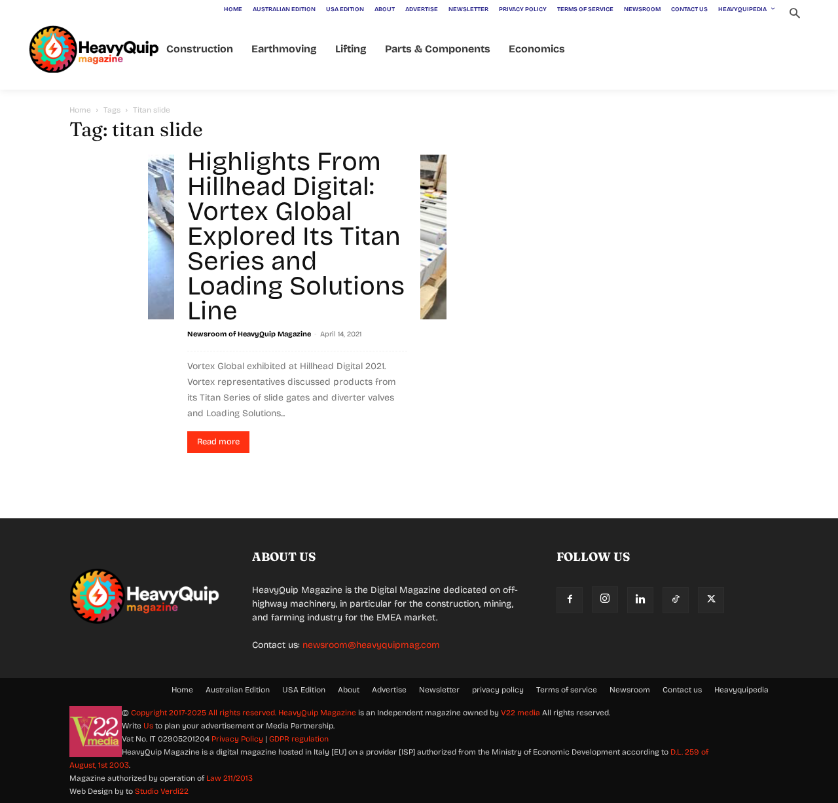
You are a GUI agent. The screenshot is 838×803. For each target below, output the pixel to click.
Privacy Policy (237, 738)
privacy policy (498, 689)
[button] (794, 14)
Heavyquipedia (741, 689)
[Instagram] (605, 599)
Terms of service (566, 689)
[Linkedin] (640, 600)
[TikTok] (676, 600)
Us (148, 725)
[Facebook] (569, 600)
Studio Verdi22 (162, 791)
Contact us (682, 689)
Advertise (389, 689)
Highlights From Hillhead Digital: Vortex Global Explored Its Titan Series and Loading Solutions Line (296, 236)
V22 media (520, 712)
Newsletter (439, 689)
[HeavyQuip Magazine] (94, 49)
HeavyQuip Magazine (317, 712)
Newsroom (630, 689)
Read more (218, 442)
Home (80, 110)
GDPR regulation (299, 738)
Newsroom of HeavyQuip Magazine (249, 334)
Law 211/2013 (229, 778)
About (348, 689)
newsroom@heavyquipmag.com (371, 645)
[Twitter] (711, 600)
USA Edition (303, 689)
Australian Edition (238, 689)
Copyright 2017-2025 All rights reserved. (204, 712)
